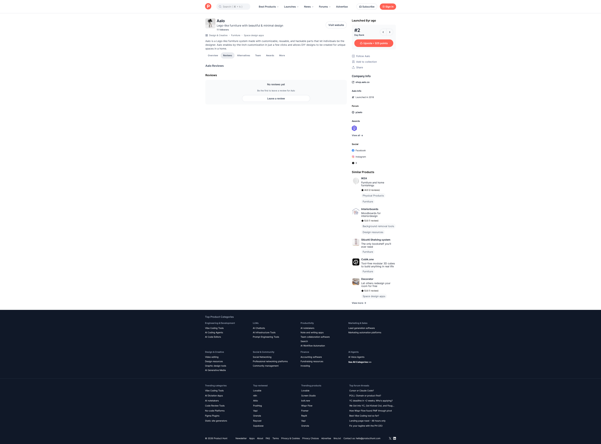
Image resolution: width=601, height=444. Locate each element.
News (307, 6)
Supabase (258, 425)
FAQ (268, 438)
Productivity (307, 323)
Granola (257, 415)
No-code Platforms (215, 410)
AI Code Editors (213, 336)
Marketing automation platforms (364, 332)
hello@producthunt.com (368, 438)
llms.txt (337, 438)
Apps (252, 438)
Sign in (389, 6)
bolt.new (305, 400)
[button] (282, 55)
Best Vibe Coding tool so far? (364, 415)
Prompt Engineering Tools (266, 336)
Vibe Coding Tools (214, 328)
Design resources (373, 232)
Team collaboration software (315, 336)
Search (304, 341)
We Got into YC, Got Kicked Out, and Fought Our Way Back (372, 406)
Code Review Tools (215, 405)
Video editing (212, 357)
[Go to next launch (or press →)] (390, 32)
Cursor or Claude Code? (361, 390)
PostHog (257, 405)
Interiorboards (369, 209)
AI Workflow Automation (313, 345)
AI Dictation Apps (214, 395)
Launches (290, 6)
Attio (255, 400)
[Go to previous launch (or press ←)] (383, 32)
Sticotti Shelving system (375, 239)
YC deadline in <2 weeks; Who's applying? (371, 400)
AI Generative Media (215, 370)
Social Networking (262, 357)
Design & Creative (218, 35)
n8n (255, 395)
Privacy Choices (310, 438)
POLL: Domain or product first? (365, 395)
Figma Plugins (212, 415)
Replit (304, 415)
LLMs (256, 323)
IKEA (364, 178)
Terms (275, 438)
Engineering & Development (220, 323)
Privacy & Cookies (290, 438)
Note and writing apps (312, 332)
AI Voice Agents (356, 357)
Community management (266, 365)
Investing (305, 365)
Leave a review (276, 98)
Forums (323, 6)
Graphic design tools (215, 365)
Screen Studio (308, 395)
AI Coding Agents (214, 332)
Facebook (361, 150)
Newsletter (241, 438)
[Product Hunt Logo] (208, 6)
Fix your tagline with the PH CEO (366, 425)
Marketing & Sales (358, 323)
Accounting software (311, 357)
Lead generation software (361, 328)
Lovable (257, 390)
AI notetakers (307, 328)
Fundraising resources (312, 361)
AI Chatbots (259, 328)
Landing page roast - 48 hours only (367, 420)
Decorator (367, 279)
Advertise (342, 6)
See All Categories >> (360, 362)
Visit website (336, 25)
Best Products (267, 6)
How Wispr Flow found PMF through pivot (370, 410)
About (260, 438)
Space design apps (254, 35)
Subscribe (368, 6)
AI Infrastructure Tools (264, 332)
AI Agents (353, 352)
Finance (305, 352)
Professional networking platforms (270, 361)
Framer (304, 410)
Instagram (361, 156)
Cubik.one (367, 259)
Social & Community (263, 352)
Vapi (255, 410)
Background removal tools (378, 226)
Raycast (257, 420)
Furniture (235, 35)
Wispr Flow (306, 405)
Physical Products (373, 195)
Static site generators (216, 420)
